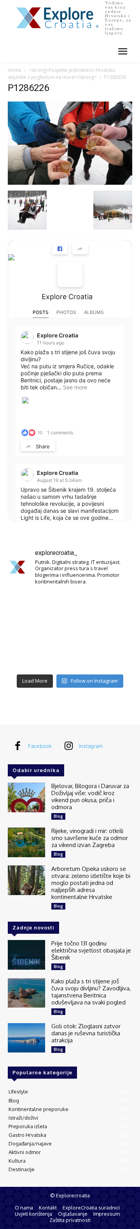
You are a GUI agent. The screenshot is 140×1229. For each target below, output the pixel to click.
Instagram (91, 746)
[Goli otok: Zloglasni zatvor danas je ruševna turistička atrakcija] (26, 1038)
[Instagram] (68, 746)
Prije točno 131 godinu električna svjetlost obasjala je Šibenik (91, 950)
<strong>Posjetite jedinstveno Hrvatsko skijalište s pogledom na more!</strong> (62, 73)
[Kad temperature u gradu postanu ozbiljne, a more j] (27, 657)
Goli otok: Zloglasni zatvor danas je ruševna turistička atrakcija (86, 1033)
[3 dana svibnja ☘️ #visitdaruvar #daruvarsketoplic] (112, 631)
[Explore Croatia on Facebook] (70, 274)
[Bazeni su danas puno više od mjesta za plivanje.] (70, 605)
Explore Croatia (67, 297)
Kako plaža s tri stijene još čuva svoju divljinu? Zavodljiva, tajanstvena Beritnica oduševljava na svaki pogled (91, 991)
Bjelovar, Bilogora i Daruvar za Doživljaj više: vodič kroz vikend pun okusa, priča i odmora (90, 796)
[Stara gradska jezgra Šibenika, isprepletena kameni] (27, 605)
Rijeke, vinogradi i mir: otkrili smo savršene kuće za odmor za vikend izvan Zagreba (89, 838)
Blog (58, 816)
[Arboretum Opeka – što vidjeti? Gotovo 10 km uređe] (70, 631)
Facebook (40, 746)
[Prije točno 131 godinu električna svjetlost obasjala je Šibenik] (26, 955)
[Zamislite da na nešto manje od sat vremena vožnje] (27, 631)
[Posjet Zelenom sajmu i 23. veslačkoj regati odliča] (70, 657)
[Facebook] (17, 746)
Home (14, 70)
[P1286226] (70, 182)
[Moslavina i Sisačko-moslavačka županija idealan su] (112, 657)
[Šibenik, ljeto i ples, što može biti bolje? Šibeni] (112, 605)
